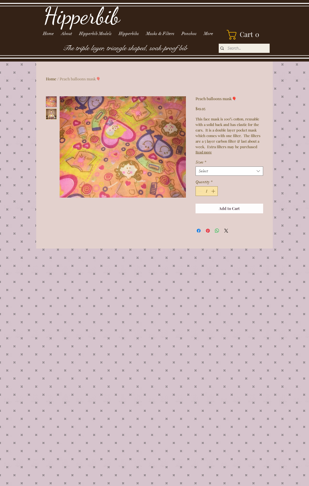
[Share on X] (226, 231)
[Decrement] (199, 191)
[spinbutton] (206, 191)
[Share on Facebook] (199, 231)
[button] (245, 35)
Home (51, 78)
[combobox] (229, 171)
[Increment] (213, 191)
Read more (204, 152)
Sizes (201, 162)
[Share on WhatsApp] (217, 231)
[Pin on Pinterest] (208, 231)
